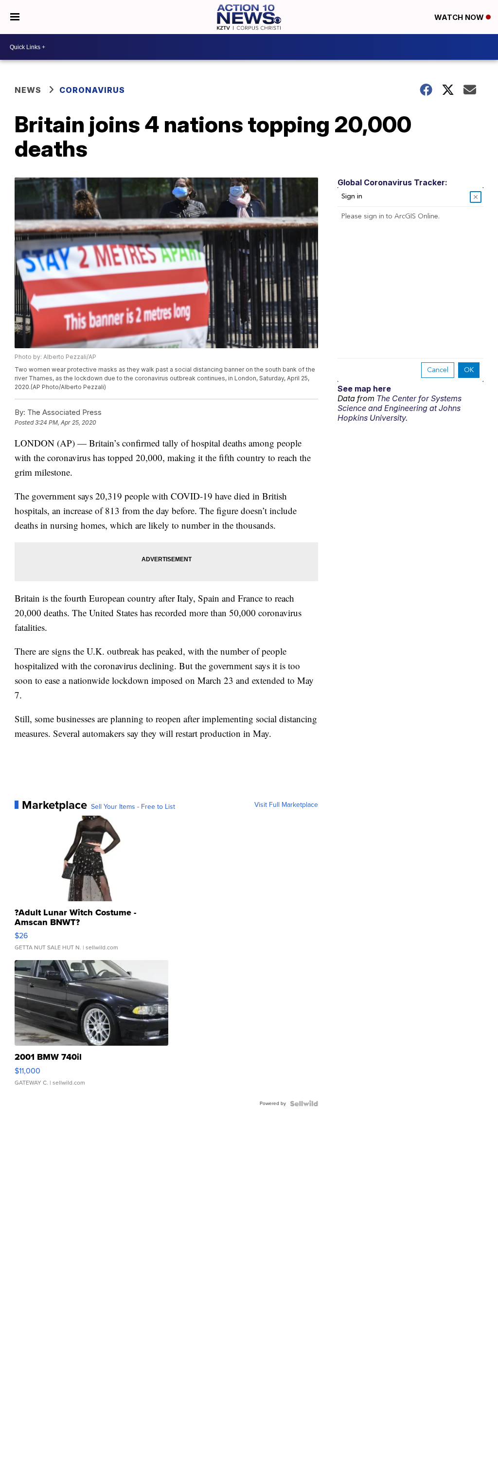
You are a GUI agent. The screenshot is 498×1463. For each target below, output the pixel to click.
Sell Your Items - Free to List (133, 806)
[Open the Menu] (14, 17)
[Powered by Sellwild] (304, 1103)
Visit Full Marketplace (286, 805)
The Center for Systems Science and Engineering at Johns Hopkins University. (400, 408)
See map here (364, 388)
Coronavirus (92, 90)
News (28, 90)
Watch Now (460, 17)
